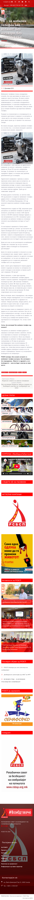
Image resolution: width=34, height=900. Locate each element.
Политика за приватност (9, 864)
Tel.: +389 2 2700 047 (11, 886)
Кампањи (4, 853)
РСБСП (19, 372)
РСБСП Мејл (26, 896)
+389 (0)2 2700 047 (15, 5)
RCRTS (31, 898)
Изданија (4, 858)
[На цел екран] (30, 473)
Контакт (4, 861)
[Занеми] (28, 473)
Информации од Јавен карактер (11, 866)
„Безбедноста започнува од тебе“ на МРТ (15, 602)
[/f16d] (15, 1)
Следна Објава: (16, 385)
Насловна (4, 44)
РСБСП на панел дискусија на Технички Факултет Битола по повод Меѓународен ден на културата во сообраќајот (17, 647)
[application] (17, 466)
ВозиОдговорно (13, 372)
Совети (24, 372)
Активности (5, 372)
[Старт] (3, 473)
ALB (26, 5)
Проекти (11, 44)
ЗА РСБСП (4, 847)
